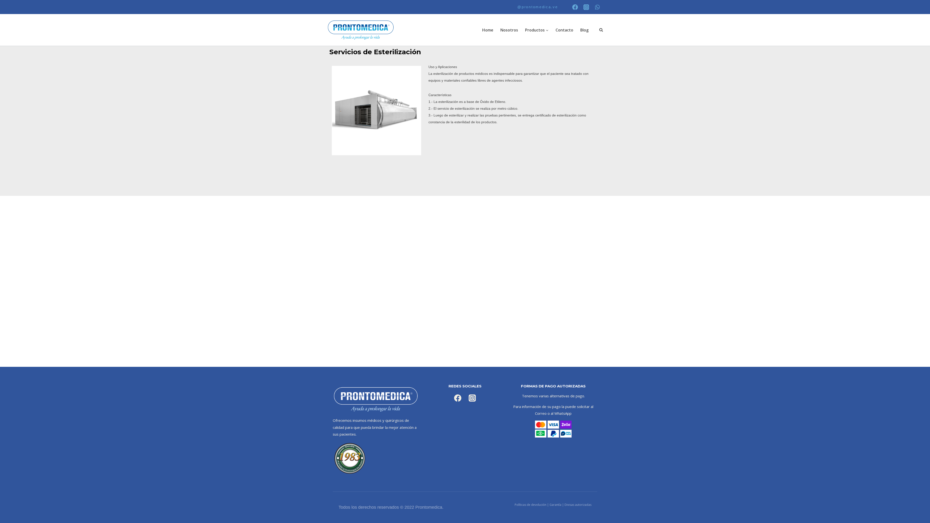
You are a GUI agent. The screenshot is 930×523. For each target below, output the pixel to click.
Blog (584, 30)
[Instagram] (586, 7)
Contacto (564, 30)
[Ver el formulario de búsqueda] (598, 30)
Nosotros (509, 30)
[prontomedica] (361, 30)
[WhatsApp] (597, 7)
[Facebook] (575, 7)
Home (487, 30)
